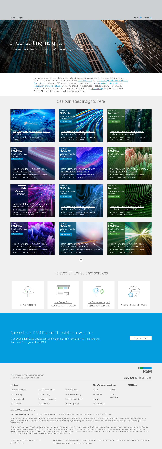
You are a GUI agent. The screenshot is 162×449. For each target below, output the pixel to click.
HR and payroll (17, 399)
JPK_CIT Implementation (34, 137)
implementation (99, 83)
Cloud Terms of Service (106, 440)
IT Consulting (97, 88)
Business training (73, 394)
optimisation (114, 83)
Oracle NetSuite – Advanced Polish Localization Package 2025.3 (78, 170)
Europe (96, 399)
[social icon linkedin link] (136, 378)
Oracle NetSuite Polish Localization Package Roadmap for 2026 (127, 132)
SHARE (146, 17)
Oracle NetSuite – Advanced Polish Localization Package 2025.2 (78, 207)
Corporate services (18, 389)
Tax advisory (20, 137)
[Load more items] (81, 260)
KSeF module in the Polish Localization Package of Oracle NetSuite (129, 170)
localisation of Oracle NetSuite (47, 86)
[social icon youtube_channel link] (150, 378)
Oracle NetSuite (85, 80)
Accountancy (16, 394)
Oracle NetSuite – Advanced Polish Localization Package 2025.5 (78, 132)
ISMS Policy (135, 440)
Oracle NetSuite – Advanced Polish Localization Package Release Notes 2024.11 (127, 245)
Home (13, 18)
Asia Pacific (98, 394)
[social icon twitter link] (146, 378)
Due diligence (71, 389)
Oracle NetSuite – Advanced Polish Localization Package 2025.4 (30, 170)
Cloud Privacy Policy (89, 440)
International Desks (74, 399)
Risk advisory (43, 403)
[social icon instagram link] (143, 378)
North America (114, 395)
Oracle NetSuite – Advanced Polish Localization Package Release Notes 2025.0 (30, 245)
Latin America (99, 403)
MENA (113, 389)
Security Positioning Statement (64, 443)
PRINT (136, 17)
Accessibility (57, 440)
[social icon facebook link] (139, 378)
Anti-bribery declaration (72, 440)
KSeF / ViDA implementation (126, 177)
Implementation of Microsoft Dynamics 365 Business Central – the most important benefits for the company (32, 205)
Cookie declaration (122, 440)
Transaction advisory (47, 399)
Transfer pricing (72, 403)
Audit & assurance (46, 389)
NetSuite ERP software (76, 140)
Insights (20, 18)
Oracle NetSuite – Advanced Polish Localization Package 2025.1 (127, 207)
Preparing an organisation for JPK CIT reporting (31, 132)
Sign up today (140, 338)
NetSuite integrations (125, 140)
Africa (95, 389)
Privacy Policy (145, 440)
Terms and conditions (84, 443)
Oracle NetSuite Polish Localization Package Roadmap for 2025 (78, 245)
